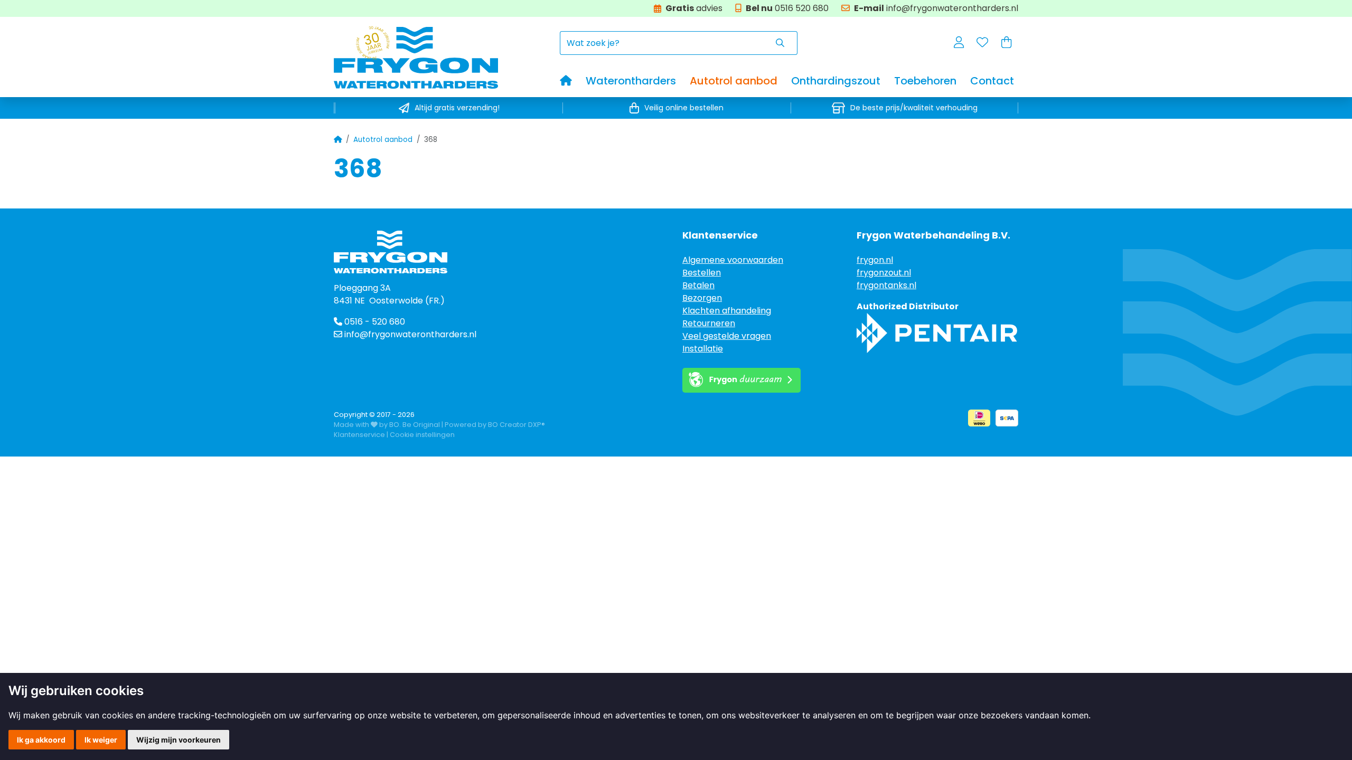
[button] (959, 43)
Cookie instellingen (422, 434)
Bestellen (701, 273)
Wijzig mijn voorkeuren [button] (178, 739)
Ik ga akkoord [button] (41, 739)
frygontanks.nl (886, 285)
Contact (992, 80)
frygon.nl (875, 260)
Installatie (702, 349)
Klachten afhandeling (726, 311)
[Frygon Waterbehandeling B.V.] (447, 57)
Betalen (698, 285)
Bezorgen (702, 298)
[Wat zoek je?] (780, 43)
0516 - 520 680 (373, 322)
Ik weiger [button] (100, 739)
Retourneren (708, 323)
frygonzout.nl (884, 273)
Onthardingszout (835, 80)
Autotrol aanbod (733, 80)
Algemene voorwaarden (732, 260)
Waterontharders (631, 80)
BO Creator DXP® (516, 424)
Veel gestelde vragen (726, 336)
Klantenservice (359, 434)
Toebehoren (925, 80)
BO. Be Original (414, 424)
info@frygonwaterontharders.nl (410, 334)
